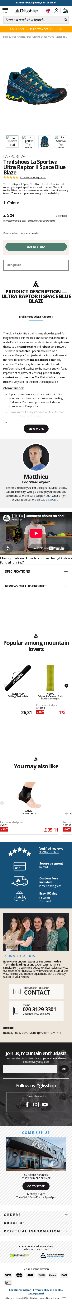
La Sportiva (14, 156)
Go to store (36, 1186)
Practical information (32, 1231)
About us (14, 1223)
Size (8, 215)
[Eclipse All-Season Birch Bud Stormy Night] (50, 678)
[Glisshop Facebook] (27, 1105)
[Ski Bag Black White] (18, 678)
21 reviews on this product (33, 177)
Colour (11, 202)
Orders (12, 1215)
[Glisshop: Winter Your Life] (26, 11)
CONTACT (37, 992)
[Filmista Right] (29, 795)
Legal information (20, 1290)
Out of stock (36, 247)
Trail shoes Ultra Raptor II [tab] (36, 316)
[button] (36, 571)
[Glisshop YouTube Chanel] (45, 1105)
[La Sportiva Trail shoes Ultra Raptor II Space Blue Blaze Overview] (36, 86)
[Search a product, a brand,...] (65, 19)
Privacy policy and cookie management (45, 1291)
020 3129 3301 (50, 499)
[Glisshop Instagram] (36, 1105)
